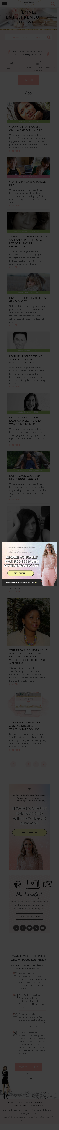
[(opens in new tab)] (30, 565)
